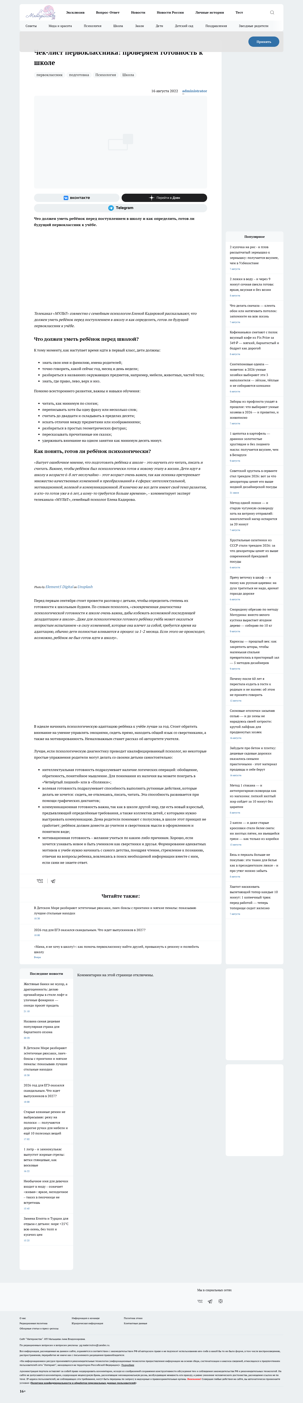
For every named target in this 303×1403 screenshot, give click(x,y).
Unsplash (85, 586)
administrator (194, 90)
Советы (31, 26)
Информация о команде (86, 1318)
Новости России (170, 12)
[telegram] (54, 881)
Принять (264, 42)
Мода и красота (60, 26)
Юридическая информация (87, 1323)
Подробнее (127, 1364)
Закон (139, 26)
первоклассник (49, 74)
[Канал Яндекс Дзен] (164, 198)
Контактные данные (135, 1323)
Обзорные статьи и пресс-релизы (39, 1328)
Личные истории (209, 12)
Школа (118, 26)
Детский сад (184, 26)
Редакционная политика (33, 1323)
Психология (92, 26)
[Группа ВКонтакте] (77, 198)
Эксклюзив (75, 12)
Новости (138, 12)
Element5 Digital (59, 586)
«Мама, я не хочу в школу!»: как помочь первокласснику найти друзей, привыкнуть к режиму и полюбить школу (116, 951)
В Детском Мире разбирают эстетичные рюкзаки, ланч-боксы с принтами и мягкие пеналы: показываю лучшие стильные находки (115, 913)
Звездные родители (253, 26)
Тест (239, 12)
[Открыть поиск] (272, 12)
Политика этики (133, 1318)
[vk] (40, 881)
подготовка (79, 74)
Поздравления (216, 26)
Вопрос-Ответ (108, 12)
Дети (159, 26)
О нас (23, 1318)
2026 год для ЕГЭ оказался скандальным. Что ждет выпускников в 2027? (90, 932)
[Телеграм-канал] (120, 208)
